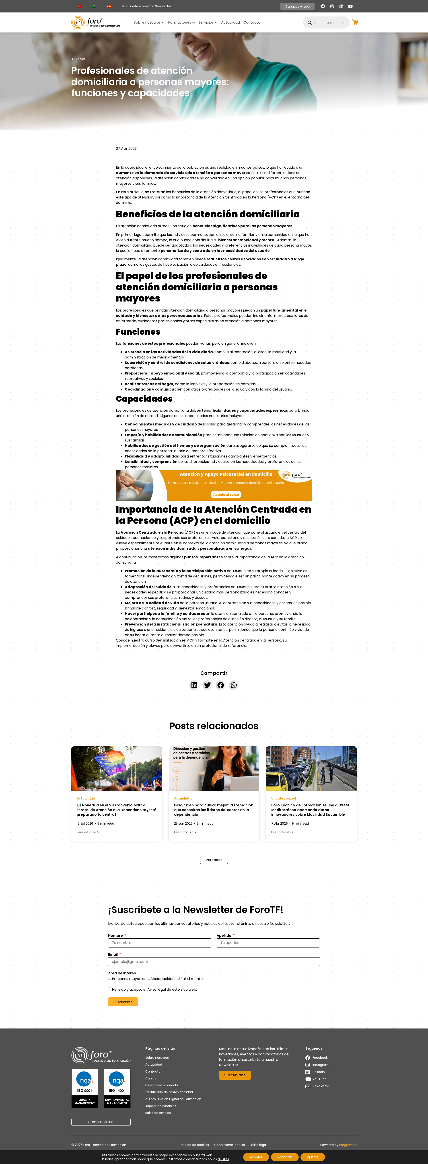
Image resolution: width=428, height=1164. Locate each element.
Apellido (224, 936)
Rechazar (285, 1157)
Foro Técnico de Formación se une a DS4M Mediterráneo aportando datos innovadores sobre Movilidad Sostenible (310, 810)
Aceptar (256, 1157)
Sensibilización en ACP (175, 640)
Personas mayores (128, 978)
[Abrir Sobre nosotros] (163, 22)
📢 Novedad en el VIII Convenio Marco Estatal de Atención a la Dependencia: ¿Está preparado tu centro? (116, 810)
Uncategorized (283, 798)
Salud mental (192, 978)
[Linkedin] (341, 6)
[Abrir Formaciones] (193, 22)
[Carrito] (355, 22)
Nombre (116, 936)
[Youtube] (350, 6)
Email (113, 955)
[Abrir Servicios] (216, 22)
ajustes (223, 1159)
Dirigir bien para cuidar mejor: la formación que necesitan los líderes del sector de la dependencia (213, 810)
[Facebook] (323, 6)
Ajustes (312, 1157)
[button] (194, 685)
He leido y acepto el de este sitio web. (154, 989)
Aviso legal (156, 989)
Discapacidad (163, 978)
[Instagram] (332, 6)
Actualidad (86, 798)
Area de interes (122, 974)
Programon (348, 1145)
